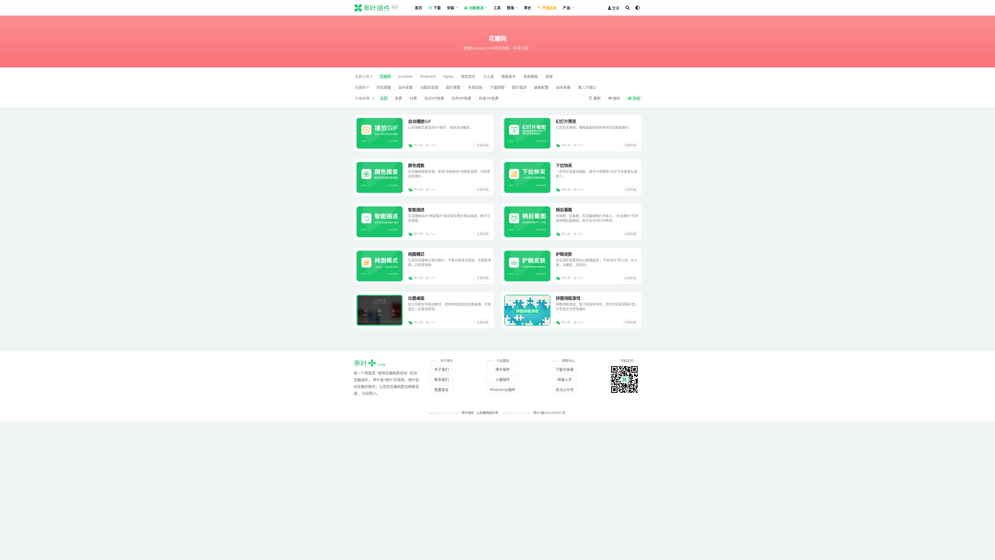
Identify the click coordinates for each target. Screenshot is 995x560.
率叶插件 (502, 369)
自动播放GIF (419, 121)
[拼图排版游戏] (527, 310)
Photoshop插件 (502, 389)
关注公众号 (565, 389)
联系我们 (441, 379)
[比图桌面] (380, 310)
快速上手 (564, 379)
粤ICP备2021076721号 (549, 413)
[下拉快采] (527, 177)
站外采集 (405, 87)
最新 (596, 98)
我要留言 (441, 389)
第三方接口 (587, 87)
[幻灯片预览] (527, 133)
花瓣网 (385, 76)
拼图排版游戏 (568, 298)
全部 (383, 98)
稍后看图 (564, 210)
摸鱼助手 (508, 76)
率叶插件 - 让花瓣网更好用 (479, 413)
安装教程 (530, 76)
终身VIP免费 (489, 98)
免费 (398, 98)
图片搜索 (453, 87)
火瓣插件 (502, 379)
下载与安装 (565, 369)
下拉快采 (564, 165)
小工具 (488, 76)
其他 (549, 76)
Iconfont (405, 76)
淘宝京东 (468, 76)
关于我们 (441, 369)
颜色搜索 (416, 165)
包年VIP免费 (461, 98)
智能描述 (416, 210)
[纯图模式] (380, 266)
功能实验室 (429, 87)
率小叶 (418, 145)
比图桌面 (416, 298)
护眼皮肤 (564, 254)
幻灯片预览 (566, 121)
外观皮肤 (475, 87)
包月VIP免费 (434, 98)
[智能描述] (380, 221)
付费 (413, 98)
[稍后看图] (527, 221)
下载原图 (497, 87)
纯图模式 (416, 254)
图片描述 (519, 87)
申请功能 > (522, 48)
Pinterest (428, 76)
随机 (616, 98)
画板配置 (541, 87)
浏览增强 (383, 87)
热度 (636, 98)
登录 (615, 7)
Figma (448, 76)
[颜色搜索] (380, 177)
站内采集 (563, 87)
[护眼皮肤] (527, 266)
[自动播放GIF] (380, 133)
